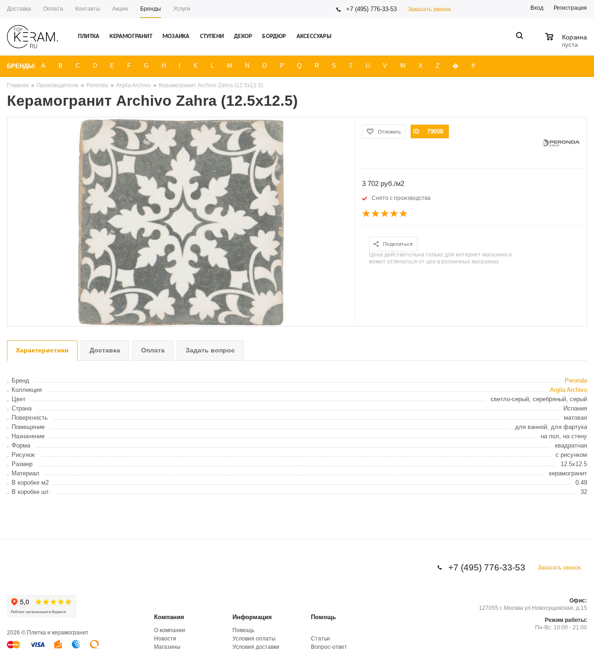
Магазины (167, 647)
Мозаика (175, 36)
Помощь (323, 617)
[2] (376, 213)
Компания (169, 617)
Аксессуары (314, 36)
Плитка (88, 36)
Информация (252, 617)
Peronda (576, 380)
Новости (165, 638)
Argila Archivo (568, 389)
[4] (394, 213)
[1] (366, 213)
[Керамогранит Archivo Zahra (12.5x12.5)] (181, 221)
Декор (243, 36)
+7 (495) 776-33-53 (371, 9)
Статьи (320, 638)
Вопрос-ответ (329, 647)
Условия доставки (255, 647)
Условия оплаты (254, 638)
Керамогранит (131, 36)
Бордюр (274, 36)
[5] (403, 213)
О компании (169, 630)
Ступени (212, 36)
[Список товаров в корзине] (567, 43)
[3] (385, 213)
